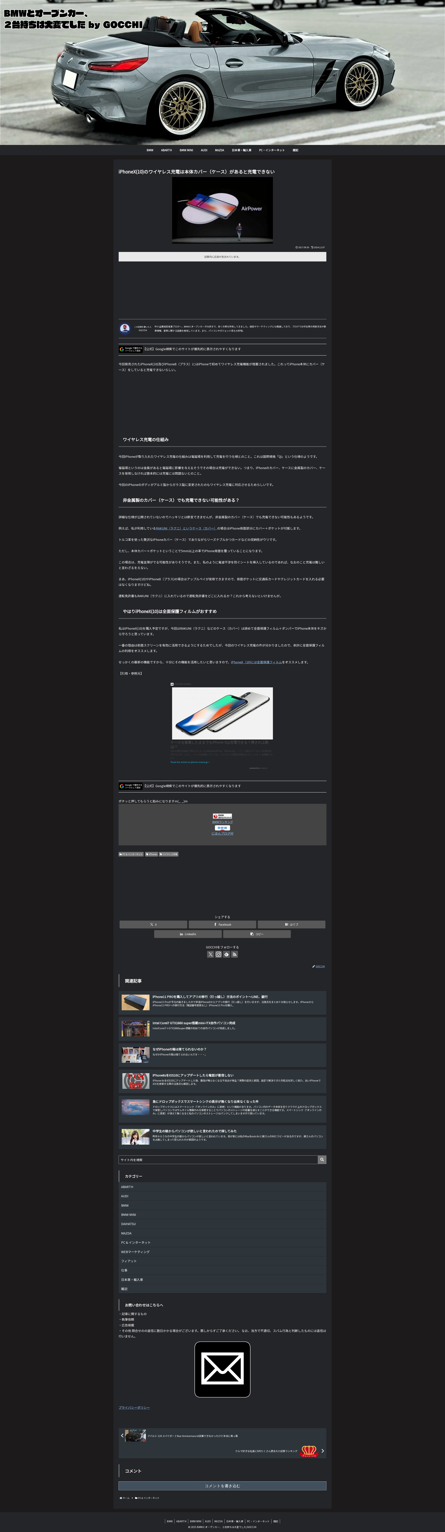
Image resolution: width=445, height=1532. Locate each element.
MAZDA (218, 1521)
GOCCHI (143, 330)
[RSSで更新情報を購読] (234, 954)
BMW (170, 1521)
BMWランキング (222, 822)
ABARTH (181, 1521)
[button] (257, 934)
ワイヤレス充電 (170, 854)
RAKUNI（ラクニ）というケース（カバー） (186, 528)
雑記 (275, 1521)
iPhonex (153, 854)
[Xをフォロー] (210, 954)
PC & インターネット (133, 854)
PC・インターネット (258, 1521)
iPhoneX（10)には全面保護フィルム (256, 662)
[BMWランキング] (222, 816)
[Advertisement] (222, 289)
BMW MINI (195, 1521)
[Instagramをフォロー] (218, 954)
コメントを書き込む (222, 1486)
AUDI (208, 1521)
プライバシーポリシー (134, 1407)
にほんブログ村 (222, 833)
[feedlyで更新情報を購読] (226, 954)
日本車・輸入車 (234, 1521)
